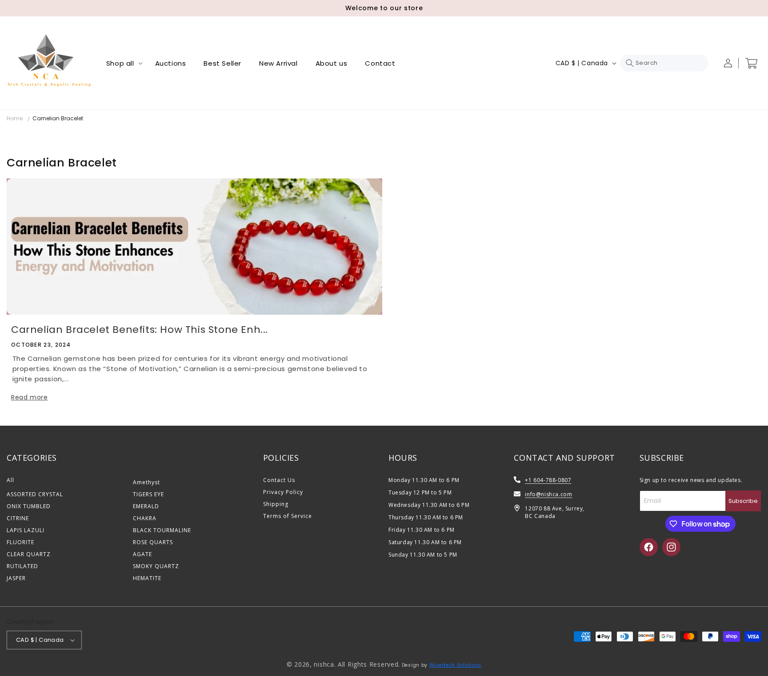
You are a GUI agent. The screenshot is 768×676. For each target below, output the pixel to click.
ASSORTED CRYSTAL (35, 494)
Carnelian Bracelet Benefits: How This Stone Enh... (139, 329)
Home (15, 118)
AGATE (142, 554)
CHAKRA (144, 518)
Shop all (120, 63)
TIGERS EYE (148, 494)
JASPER (16, 578)
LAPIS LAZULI (25, 530)
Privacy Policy (283, 492)
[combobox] (664, 63)
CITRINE (18, 518)
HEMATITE (147, 578)
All (10, 480)
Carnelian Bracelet (57, 118)
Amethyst (146, 482)
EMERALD (146, 506)
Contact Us (279, 480)
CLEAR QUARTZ (29, 554)
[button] (121, 63)
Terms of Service (287, 516)
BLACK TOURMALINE (162, 530)
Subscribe (743, 501)
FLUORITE (20, 542)
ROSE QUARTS (153, 542)
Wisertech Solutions (455, 665)
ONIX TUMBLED (29, 506)
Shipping (275, 504)
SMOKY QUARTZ (156, 566)
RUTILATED (22, 566)
